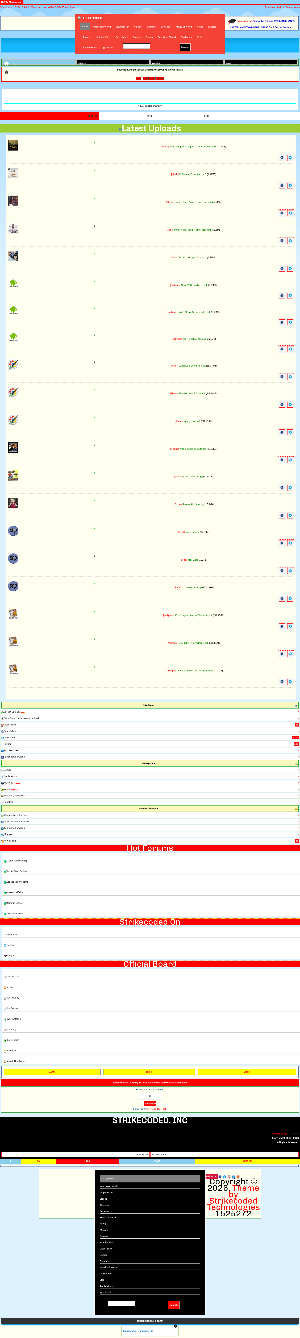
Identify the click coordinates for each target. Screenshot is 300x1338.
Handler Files (103, 37)
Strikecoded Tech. (157, 1109)
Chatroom (186, 37)
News (200, 26)
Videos (138, 26)
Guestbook (122, 37)
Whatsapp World (102, 26)
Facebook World (167, 37)
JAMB (52, 1072)
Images (87, 37)
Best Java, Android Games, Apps (282, 7)
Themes (151, 26)
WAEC (247, 1072)
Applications (90, 47)
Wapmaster (122, 26)
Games (137, 37)
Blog (199, 37)
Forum (149, 37)
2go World (107, 47)
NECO (149, 1072)
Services (166, 26)
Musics (212, 26)
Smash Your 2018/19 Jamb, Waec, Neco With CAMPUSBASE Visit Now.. (38, 7)
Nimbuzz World (184, 26)
